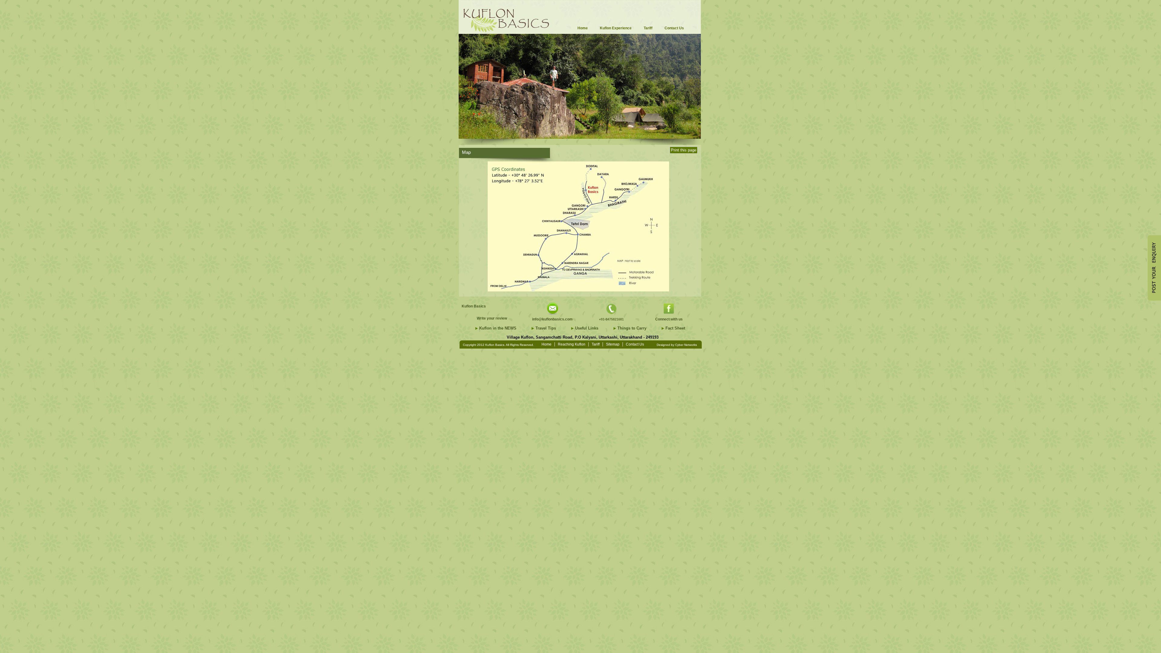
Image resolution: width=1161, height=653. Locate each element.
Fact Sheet (675, 328)
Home (546, 344)
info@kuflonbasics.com (552, 319)
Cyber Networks (686, 344)
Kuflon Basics (474, 306)
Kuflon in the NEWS (497, 328)
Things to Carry (631, 328)
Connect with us (669, 319)
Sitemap (613, 344)
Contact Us (635, 344)
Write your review (492, 318)
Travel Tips (545, 328)
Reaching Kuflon (571, 344)
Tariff (596, 344)
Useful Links (586, 328)
